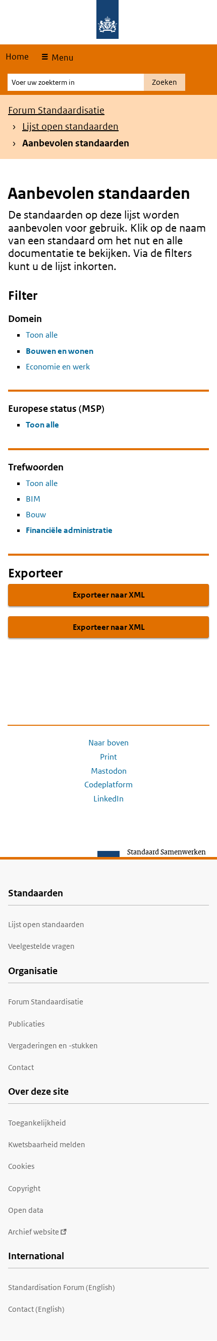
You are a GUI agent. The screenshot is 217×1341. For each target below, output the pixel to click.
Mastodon (109, 771)
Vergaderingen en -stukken (53, 1045)
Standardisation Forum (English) (61, 1287)
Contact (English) (36, 1309)
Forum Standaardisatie (56, 110)
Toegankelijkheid (37, 1123)
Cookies (21, 1166)
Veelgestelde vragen (41, 946)
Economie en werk (58, 366)
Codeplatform (108, 784)
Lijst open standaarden (70, 126)
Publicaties (26, 1024)
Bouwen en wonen (59, 351)
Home (17, 56)
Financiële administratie (69, 530)
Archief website (33, 1232)
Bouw (36, 514)
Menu (61, 57)
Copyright (24, 1188)
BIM (33, 499)
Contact (21, 1067)
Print (108, 757)
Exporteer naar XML (109, 594)
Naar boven (108, 742)
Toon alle (42, 335)
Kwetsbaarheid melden (46, 1144)
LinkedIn (108, 798)
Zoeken (164, 82)
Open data (25, 1210)
